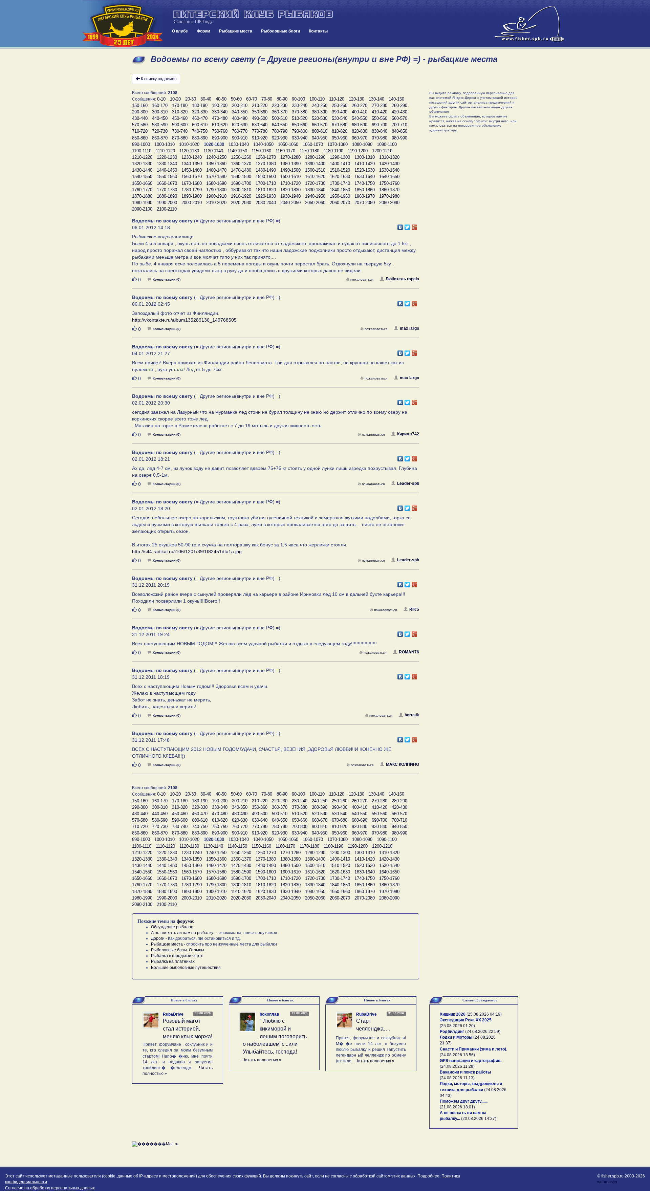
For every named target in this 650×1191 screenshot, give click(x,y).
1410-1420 (364, 163)
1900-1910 (216, 196)
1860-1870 (389, 189)
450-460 (180, 118)
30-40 (205, 99)
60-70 (251, 99)
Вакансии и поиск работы (465, 1072)
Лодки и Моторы (456, 1037)
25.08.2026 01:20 (457, 1025)
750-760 (220, 131)
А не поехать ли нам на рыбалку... (183, 932)
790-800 (299, 131)
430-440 (140, 118)
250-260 (339, 105)
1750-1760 (389, 183)
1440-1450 (167, 170)
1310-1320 (389, 157)
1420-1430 (389, 163)
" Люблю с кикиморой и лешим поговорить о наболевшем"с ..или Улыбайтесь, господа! (275, 1036)
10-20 (175, 99)
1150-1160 (261, 150)
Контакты (318, 31)
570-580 (140, 124)
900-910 (239, 137)
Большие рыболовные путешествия (186, 967)
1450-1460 (191, 170)
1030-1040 (239, 144)
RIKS (414, 609)
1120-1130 (189, 150)
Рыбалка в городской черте (177, 955)
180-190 (200, 105)
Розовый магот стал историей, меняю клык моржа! (187, 1028)
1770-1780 (167, 189)
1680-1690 (216, 183)
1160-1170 (285, 150)
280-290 (399, 105)
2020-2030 (241, 202)
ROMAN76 (409, 652)
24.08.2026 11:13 (457, 1078)
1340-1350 (191, 163)
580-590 (160, 124)
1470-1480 (241, 170)
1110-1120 (165, 150)
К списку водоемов (158, 79)
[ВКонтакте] (400, 225)
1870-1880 (142, 196)
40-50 (221, 99)
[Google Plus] (414, 225)
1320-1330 (142, 163)
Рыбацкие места (235, 31)
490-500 (259, 118)
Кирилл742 (408, 434)
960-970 (359, 137)
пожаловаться (361, 279)
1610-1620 (315, 176)
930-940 (299, 137)
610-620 (220, 124)
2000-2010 (191, 202)
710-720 (140, 131)
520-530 (319, 118)
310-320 (180, 111)
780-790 (279, 131)
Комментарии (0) (166, 279)
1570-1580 (216, 176)
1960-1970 (364, 196)
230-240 (299, 105)
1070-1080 (337, 144)
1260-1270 (266, 157)
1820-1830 (290, 189)
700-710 (399, 124)
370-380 (299, 111)
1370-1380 (266, 163)
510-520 (299, 118)
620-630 (239, 124)
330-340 (220, 111)
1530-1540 (389, 170)
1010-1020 (189, 144)
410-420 (379, 111)
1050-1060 (288, 144)
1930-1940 (290, 196)
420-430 (399, 111)
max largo (409, 328)
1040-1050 (263, 144)
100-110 (317, 99)
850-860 (140, 137)
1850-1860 (364, 189)
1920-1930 (266, 196)
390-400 (339, 111)
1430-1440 (142, 170)
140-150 (396, 99)
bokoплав (269, 1014)
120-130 (356, 99)
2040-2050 (290, 202)
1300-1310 (364, 157)
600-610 (200, 124)
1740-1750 (364, 183)
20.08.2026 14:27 (478, 1118)
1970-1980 (389, 196)
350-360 (259, 111)
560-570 (399, 118)
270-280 (379, 105)
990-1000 (141, 144)
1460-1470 (216, 170)
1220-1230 (167, 157)
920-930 (279, 137)
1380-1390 (290, 163)
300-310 (160, 111)
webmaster (607, 1181)
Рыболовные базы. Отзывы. (178, 950)
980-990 (399, 137)
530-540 (339, 118)
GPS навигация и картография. (470, 1060)
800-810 (319, 131)
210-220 (259, 105)
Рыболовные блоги (280, 31)
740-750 (200, 131)
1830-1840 (315, 189)
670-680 (339, 124)
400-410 (359, 111)
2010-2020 (216, 202)
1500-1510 (315, 170)
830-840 (379, 131)
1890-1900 (191, 196)
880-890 (200, 137)
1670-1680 (191, 183)
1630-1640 (364, 176)
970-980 (379, 137)
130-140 (376, 99)
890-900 (220, 137)
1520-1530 (364, 170)
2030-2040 (266, 202)
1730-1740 (340, 183)
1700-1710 (266, 183)
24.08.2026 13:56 (457, 1055)
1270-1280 (290, 157)
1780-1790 (191, 189)
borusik (412, 715)
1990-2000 (167, 202)
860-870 (160, 137)
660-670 (319, 124)
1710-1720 (290, 183)
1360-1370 (241, 163)
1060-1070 (313, 144)
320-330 (200, 111)
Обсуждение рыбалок (172, 927)
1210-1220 (142, 157)
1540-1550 (142, 176)
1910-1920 (241, 196)
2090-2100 (142, 209)
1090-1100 (387, 144)
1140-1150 (237, 150)
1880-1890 (167, 196)
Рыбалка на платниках (173, 961)
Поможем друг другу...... (464, 1101)
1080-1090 (362, 144)
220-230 (279, 105)
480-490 (239, 118)
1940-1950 (315, 196)
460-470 (200, 118)
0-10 (161, 99)
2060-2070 (340, 202)
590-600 (180, 124)
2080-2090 (389, 202)
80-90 (282, 99)
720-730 (160, 131)
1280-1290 (315, 157)
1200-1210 (382, 150)
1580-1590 (241, 176)
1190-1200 (358, 150)
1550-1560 (167, 176)
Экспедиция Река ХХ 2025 (466, 1020)
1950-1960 (340, 196)
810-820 (339, 131)
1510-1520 (340, 170)
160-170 (160, 105)
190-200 (220, 105)
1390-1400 (315, 163)
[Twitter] (407, 225)
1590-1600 (266, 176)
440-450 (160, 118)
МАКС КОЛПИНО (402, 764)
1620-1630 (340, 176)
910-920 (259, 137)
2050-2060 (315, 202)
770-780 (259, 131)
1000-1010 (164, 144)
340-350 (239, 111)
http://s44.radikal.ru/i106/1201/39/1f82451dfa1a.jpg (187, 551)
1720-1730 (315, 183)
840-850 (399, 131)
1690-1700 (241, 183)
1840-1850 (340, 189)
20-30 (190, 99)
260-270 (359, 105)
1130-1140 (213, 150)
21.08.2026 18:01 (457, 1107)
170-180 (180, 105)
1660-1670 (167, 183)
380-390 (319, 111)
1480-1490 (266, 170)
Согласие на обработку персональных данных (50, 1188)
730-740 (180, 131)
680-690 (359, 124)
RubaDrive (173, 1014)
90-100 (298, 99)
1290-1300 (340, 157)
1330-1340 (167, 163)
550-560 (379, 118)
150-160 (140, 105)
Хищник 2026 (452, 1014)
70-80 (266, 99)
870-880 (180, 137)
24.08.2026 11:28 (457, 1066)
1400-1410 (340, 163)
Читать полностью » (261, 1060)
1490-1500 (290, 170)
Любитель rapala (402, 279)
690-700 (379, 124)
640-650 (279, 124)
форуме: (186, 921)
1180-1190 (333, 150)
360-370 (279, 111)
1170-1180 (309, 150)
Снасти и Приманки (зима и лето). (473, 1049)
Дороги (158, 938)
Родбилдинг (452, 1031)
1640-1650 (389, 176)
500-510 (279, 118)
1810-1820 (266, 189)
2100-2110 (167, 209)
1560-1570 (191, 176)
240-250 (319, 105)
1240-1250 (216, 157)
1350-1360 (216, 163)
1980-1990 (142, 202)
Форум (203, 31)
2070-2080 (364, 202)
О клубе (180, 31)
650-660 (299, 124)
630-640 (259, 124)
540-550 (359, 118)
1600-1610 (290, 176)
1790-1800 (216, 189)
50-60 (236, 99)
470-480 (220, 118)
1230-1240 (191, 157)
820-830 (359, 131)
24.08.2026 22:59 (483, 1031)
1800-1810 (241, 189)
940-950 (319, 137)
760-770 (239, 131)
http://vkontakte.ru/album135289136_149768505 (184, 320)
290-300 (140, 111)
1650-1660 (142, 183)
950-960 (339, 137)
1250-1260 (241, 157)
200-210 (239, 105)
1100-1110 (141, 150)
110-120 (336, 99)
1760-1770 (142, 189)
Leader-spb (408, 483)
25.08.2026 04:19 (484, 1014)
